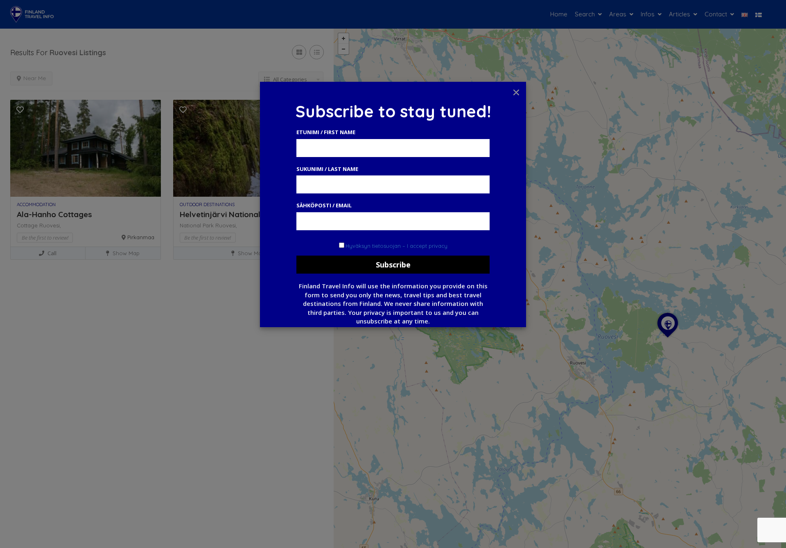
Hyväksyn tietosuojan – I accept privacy (396, 246)
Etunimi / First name (325, 132)
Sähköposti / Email (324, 205)
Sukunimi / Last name (327, 169)
